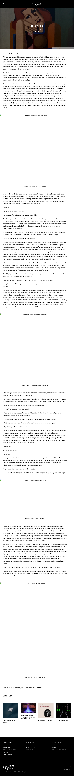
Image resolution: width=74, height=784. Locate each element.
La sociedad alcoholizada (62, 720)
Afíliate (28, 745)
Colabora (54, 747)
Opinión (5, 752)
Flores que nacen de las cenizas (9, 721)
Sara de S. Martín (37, 30)
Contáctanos (55, 745)
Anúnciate (29, 750)
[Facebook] (66, 766)
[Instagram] (70, 766)
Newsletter (30, 742)
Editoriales (7, 747)
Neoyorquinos (7, 742)
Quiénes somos (56, 742)
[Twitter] (68, 766)
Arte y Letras (7, 755)
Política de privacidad (58, 750)
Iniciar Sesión (30, 747)
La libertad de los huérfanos (45, 720)
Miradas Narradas (9, 750)
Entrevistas (7, 745)
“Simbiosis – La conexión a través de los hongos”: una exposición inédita (28, 717)
